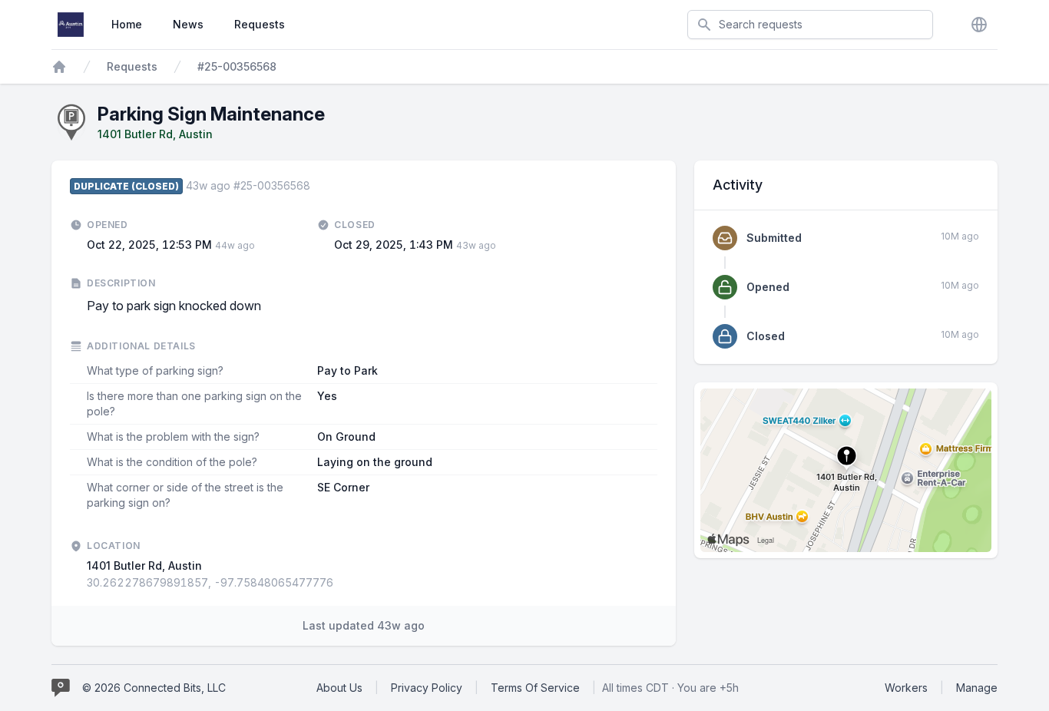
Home (126, 24)
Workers (906, 687)
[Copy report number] (318, 185)
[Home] (59, 66)
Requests (259, 24)
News (188, 24)
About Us (339, 687)
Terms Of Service (535, 687)
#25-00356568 (236, 66)
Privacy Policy (426, 687)
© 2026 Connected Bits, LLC (154, 687)
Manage (977, 687)
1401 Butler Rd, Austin (155, 134)
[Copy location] (341, 582)
